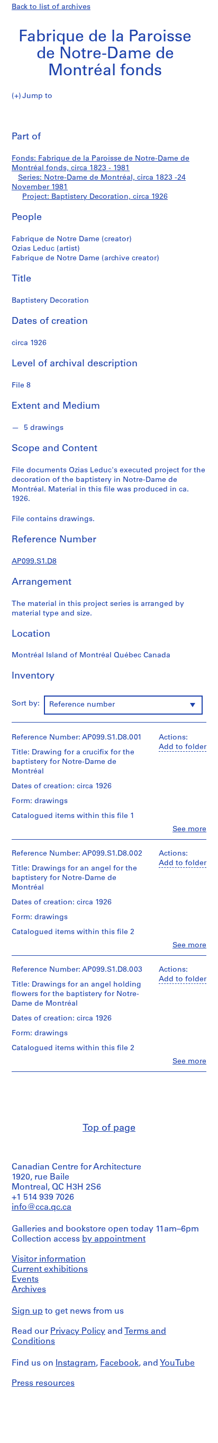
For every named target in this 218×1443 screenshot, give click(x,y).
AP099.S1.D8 (34, 562)
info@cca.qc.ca (41, 1207)
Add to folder (182, 747)
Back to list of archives (51, 7)
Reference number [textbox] (82, 705)
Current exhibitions (50, 1269)
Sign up (27, 1311)
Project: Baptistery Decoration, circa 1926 (95, 197)
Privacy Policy (77, 1331)
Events (25, 1279)
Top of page (109, 1128)
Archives (29, 1290)
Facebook (119, 1363)
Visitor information (49, 1259)
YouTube (177, 1363)
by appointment (114, 1239)
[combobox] (123, 705)
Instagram (76, 1363)
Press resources (43, 1383)
